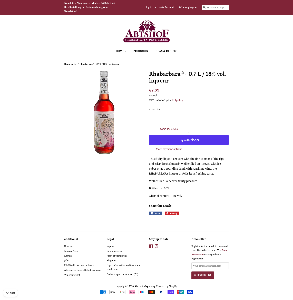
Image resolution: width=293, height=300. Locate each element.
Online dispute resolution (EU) (122, 274)
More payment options (169, 149)
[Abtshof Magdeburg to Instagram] (156, 246)
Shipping (177, 100)
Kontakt (68, 255)
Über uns (68, 246)
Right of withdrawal (117, 255)
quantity (154, 109)
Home (120, 51)
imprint (110, 246)
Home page (70, 64)
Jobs (66, 260)
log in (149, 7)
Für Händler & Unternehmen (79, 265)
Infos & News (71, 250)
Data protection (115, 250)
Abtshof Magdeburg (145, 286)
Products (140, 51)
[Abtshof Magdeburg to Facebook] (151, 246)
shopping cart (190, 7)
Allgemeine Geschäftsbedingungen (82, 269)
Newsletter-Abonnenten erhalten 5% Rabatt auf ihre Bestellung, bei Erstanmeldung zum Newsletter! (89, 7)
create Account (166, 7)
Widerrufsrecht (72, 274)
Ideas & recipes (165, 51)
